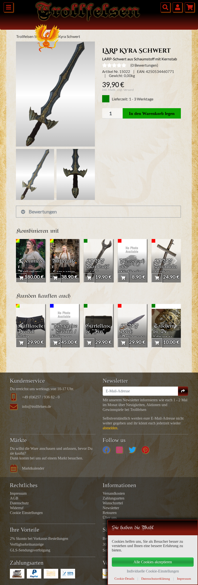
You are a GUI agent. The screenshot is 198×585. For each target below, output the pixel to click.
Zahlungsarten (113, 498)
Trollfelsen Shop (29, 36)
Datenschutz (19, 503)
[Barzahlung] (17, 573)
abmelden (110, 428)
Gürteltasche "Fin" (98, 329)
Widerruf (16, 508)
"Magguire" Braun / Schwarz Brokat (64, 335)
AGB (14, 498)
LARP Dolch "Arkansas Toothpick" (132, 335)
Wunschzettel (113, 503)
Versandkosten (114, 493)
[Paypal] (34, 573)
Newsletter (111, 508)
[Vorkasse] (51, 573)
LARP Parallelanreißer (165, 267)
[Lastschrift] (68, 573)
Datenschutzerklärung (155, 578)
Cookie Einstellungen (26, 513)
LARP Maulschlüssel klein (97, 270)
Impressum (18, 493)
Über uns (110, 517)
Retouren (110, 513)
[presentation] (21, 260)
